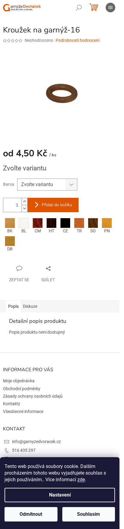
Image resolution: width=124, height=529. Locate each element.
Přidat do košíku (57, 205)
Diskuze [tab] (30, 306)
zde (81, 479)
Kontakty (11, 403)
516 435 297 (24, 450)
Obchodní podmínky (21, 388)
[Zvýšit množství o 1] (24, 201)
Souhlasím (88, 514)
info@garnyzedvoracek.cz (36, 441)
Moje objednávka (19, 380)
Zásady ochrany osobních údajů (33, 396)
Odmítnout (31, 514)
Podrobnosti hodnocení (77, 40)
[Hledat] (79, 8)
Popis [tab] (13, 306)
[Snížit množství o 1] (24, 208)
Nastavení (60, 495)
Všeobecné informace (23, 411)
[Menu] (110, 8)
